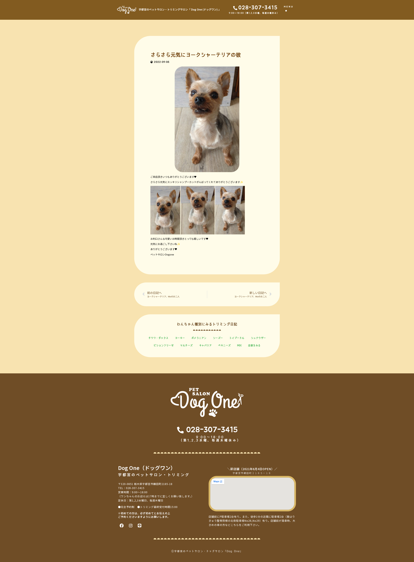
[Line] (139, 525)
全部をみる (254, 345)
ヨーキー (180, 338)
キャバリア (205, 345)
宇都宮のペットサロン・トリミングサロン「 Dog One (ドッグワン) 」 (180, 9)
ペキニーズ (224, 345)
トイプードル (236, 338)
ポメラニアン (198, 338)
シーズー (218, 338)
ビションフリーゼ (163, 345)
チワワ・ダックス (158, 338)
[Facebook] (121, 525)
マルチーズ (186, 345)
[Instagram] (130, 525)
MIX (239, 345)
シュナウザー (258, 338)
